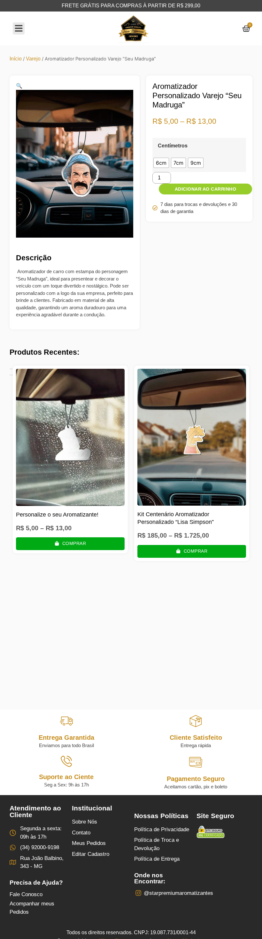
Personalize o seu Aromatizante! (57, 514)
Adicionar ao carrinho (205, 189)
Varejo (33, 58)
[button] (19, 86)
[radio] (161, 163)
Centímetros (173, 145)
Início (16, 58)
